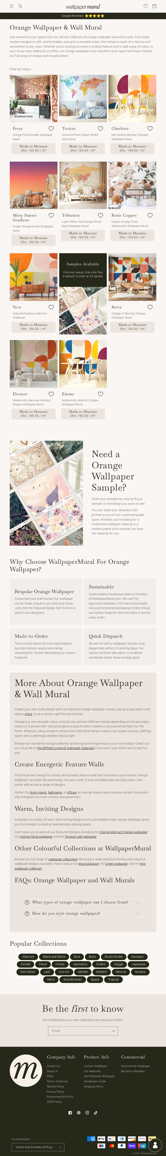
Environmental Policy (60, 1096)
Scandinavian (72, 979)
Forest (60, 964)
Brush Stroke (114, 957)
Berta (117, 307)
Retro (51, 979)
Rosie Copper (124, 215)
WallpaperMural (148, 1153)
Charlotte (120, 128)
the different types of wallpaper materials (65, 748)
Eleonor (20, 394)
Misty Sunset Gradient (25, 217)
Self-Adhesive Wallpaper (99, 1076)
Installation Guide (95, 1081)
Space (95, 979)
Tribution (71, 215)
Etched (25, 964)
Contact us (54, 1066)
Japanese (138, 964)
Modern (101, 972)
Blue (77, 957)
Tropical (113, 979)
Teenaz (68, 128)
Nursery (140, 972)
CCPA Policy (54, 1101)
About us (52, 1071)
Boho (92, 957)
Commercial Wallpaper (135, 1066)
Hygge (118, 964)
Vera (17, 307)
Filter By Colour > (21, 69)
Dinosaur (137, 957)
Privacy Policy (55, 1091)
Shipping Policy (93, 1086)
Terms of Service (57, 1081)
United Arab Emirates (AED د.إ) (34, 1147)
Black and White (54, 957)
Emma (68, 394)
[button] (11, 6)
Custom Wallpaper (95, 1066)
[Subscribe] (113, 1031)
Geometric (80, 964)
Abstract (28, 957)
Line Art (64, 972)
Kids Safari (27, 972)
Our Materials (92, 1071)
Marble (83, 972)
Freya (18, 128)
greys (28, 714)
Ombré (100, 964)
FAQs (50, 1076)
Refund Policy (55, 1086)
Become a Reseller (133, 1071)
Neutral (121, 972)
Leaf (47, 972)
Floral (43, 964)
